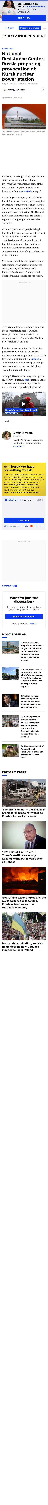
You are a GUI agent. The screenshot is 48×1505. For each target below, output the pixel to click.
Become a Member (29, 28)
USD (39, 500)
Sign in (33, 623)
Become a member (24, 616)
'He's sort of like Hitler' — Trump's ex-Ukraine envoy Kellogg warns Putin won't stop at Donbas (22, 857)
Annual (27, 500)
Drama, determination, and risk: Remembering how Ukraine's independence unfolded (23, 946)
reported (26, 191)
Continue (24, 520)
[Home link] (24, 36)
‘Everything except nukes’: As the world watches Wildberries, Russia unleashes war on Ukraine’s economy (24, 902)
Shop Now (24, 18)
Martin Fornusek (13, 98)
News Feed (8, 49)
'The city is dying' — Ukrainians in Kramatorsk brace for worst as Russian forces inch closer (23, 813)
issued (35, 359)
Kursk (6, 421)
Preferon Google (16, 90)
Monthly (13, 500)
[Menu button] (44, 28)
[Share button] (43, 89)
